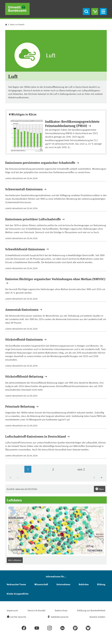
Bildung (101, 584)
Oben (101, 489)
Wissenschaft (41, 584)
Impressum (12, 610)
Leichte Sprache (18, 616)
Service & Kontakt (36, 610)
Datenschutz (61, 610)
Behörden (84, 584)
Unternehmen (63, 584)
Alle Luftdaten (14, 560)
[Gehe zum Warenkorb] (94, 11)
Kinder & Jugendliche (17, 593)
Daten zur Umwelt (17, 24)
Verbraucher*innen (16, 584)
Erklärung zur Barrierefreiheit (91, 610)
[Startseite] (17, 9)
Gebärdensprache (59, 616)
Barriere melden (97, 616)
